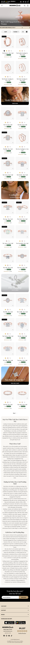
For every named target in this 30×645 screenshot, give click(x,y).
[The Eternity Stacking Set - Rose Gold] (22, 41)
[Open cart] (28, 5)
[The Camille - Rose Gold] (22, 300)
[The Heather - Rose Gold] (22, 163)
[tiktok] (11, 635)
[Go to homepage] (15, 5)
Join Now (23, 597)
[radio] (4, 51)
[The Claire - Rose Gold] (7, 349)
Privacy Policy (13, 641)
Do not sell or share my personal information (14, 642)
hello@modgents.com (7, 631)
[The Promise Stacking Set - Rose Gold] (7, 67)
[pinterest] (9, 635)
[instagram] (6, 635)
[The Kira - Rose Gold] (22, 324)
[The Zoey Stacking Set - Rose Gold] (22, 137)
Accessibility (9, 641)
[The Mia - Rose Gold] (7, 393)
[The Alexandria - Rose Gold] (22, 231)
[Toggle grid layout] (25, 31)
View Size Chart (15, 383)
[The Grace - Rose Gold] (22, 256)
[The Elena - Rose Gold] (22, 349)
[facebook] (4, 635)
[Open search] (24, 5)
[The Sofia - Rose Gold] (7, 256)
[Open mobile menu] (2, 5)
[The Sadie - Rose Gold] (22, 393)
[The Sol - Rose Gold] (7, 113)
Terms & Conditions (19, 641)
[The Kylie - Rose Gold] (22, 113)
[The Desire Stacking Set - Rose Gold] (22, 67)
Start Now (15, 103)
